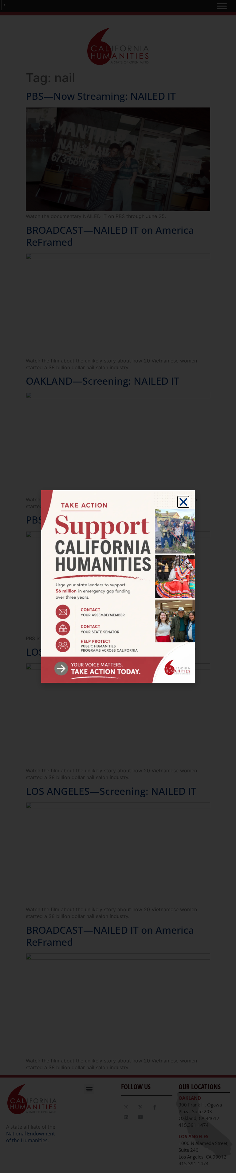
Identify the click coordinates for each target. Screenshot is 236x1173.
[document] (118, 586)
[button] (183, 501)
